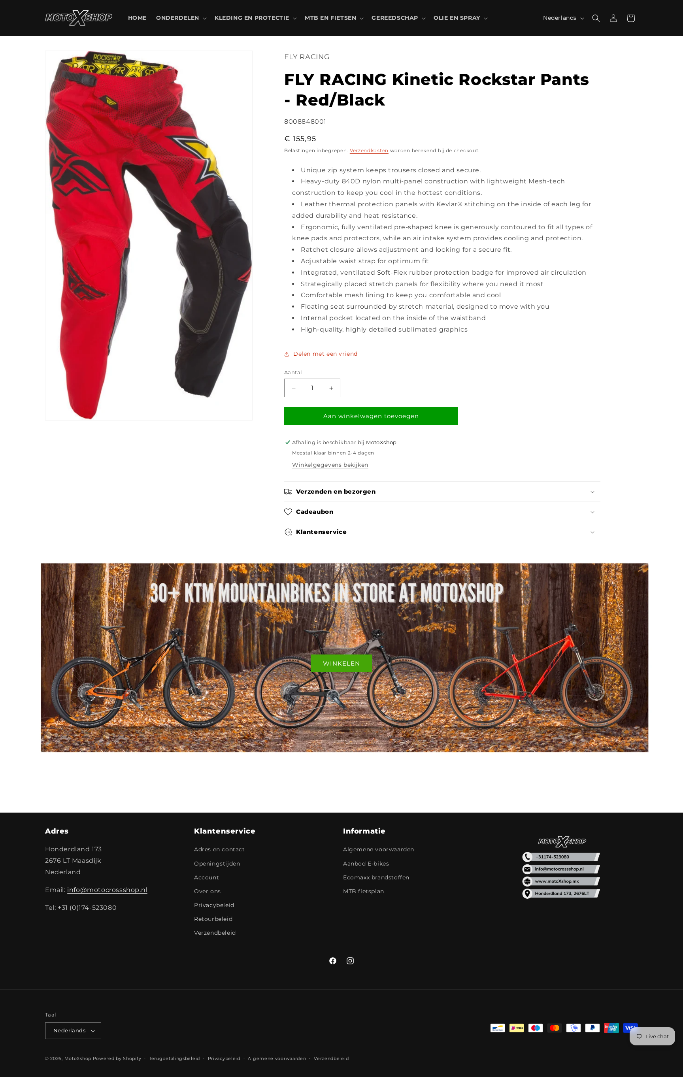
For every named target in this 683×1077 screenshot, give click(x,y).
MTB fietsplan (363, 891)
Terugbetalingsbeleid (174, 1058)
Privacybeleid (214, 905)
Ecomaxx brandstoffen (376, 877)
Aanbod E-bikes (366, 863)
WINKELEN (341, 663)
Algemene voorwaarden (378, 849)
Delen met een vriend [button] (325, 353)
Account (206, 877)
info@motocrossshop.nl (107, 890)
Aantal (293, 372)
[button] (180, 17)
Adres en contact (219, 849)
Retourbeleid (213, 918)
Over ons (207, 891)
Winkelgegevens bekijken (330, 464)
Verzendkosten (369, 150)
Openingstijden (217, 863)
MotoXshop (77, 1058)
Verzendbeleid (215, 932)
